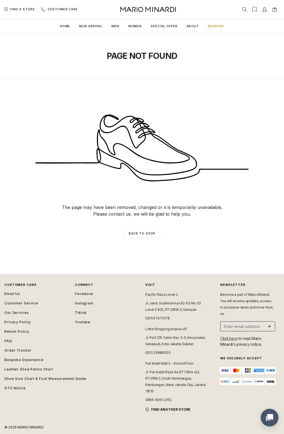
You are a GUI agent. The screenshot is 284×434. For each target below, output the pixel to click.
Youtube (82, 322)
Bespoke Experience (24, 360)
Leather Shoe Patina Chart (28, 369)
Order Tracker (17, 350)
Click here (228, 338)
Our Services (16, 313)
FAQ (8, 341)
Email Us (12, 294)
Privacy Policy (17, 322)
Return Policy (16, 331)
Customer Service (21, 303)
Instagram (84, 303)
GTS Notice (15, 388)
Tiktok (81, 313)
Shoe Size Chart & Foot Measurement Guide (36, 379)
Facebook (84, 294)
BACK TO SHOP (142, 233)
